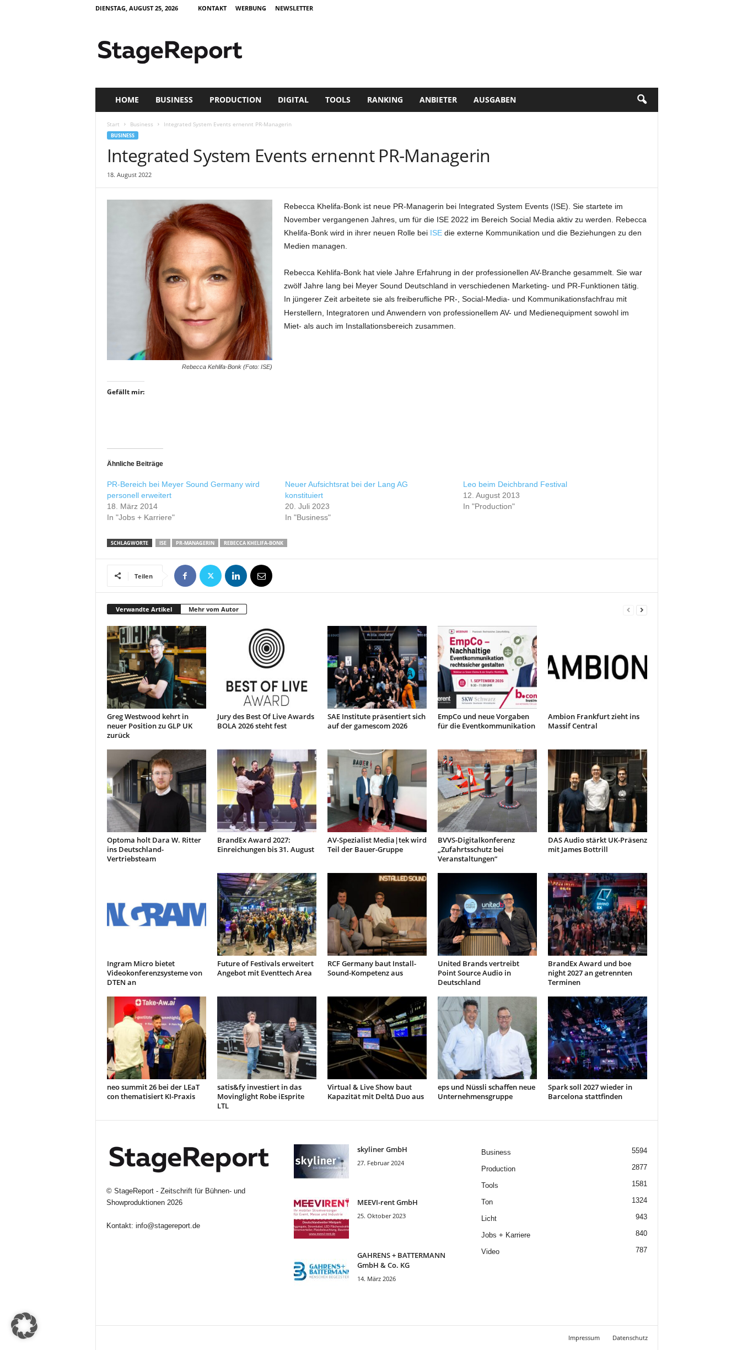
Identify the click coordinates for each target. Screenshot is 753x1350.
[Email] (261, 576)
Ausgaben (495, 99)
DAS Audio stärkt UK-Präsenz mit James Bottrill (597, 844)
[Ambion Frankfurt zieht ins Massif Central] (597, 667)
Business (174, 99)
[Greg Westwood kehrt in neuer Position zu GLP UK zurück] (156, 667)
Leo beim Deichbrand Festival (515, 484)
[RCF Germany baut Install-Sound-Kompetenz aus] (377, 914)
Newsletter (294, 8)
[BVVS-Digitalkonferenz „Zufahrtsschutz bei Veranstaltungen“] (487, 790)
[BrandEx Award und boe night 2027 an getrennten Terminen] (597, 914)
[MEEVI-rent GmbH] (321, 1218)
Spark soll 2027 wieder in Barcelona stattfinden (590, 1091)
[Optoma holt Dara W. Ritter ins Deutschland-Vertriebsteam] (156, 790)
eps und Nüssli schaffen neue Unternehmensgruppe (486, 1091)
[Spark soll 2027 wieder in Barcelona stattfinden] (597, 1038)
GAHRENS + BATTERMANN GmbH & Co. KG (401, 1260)
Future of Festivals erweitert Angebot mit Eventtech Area (265, 968)
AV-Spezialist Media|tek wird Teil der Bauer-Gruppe (377, 844)
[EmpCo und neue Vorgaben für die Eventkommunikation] (487, 667)
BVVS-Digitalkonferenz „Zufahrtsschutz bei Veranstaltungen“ (476, 849)
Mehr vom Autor (214, 609)
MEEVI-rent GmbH (387, 1202)
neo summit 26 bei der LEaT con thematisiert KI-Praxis (153, 1091)
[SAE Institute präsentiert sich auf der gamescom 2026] (377, 667)
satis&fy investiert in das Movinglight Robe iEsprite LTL (260, 1096)
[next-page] (641, 609)
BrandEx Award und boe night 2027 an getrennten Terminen (590, 972)
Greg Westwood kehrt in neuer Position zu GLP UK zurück (149, 725)
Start (113, 124)
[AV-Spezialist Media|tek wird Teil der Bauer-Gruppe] (377, 790)
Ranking (385, 99)
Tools (338, 99)
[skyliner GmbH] (321, 1165)
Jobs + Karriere (505, 1235)
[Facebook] (185, 576)
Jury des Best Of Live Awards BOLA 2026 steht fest (265, 721)
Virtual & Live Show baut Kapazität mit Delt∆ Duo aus (375, 1091)
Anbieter (438, 99)
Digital (293, 99)
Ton (487, 1202)
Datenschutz (630, 1337)
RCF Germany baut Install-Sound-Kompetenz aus (371, 968)
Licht (489, 1218)
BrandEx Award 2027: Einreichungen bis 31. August (265, 844)
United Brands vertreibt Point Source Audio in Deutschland (478, 972)
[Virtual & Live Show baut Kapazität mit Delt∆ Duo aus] (377, 1038)
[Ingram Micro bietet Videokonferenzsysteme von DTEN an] (156, 914)
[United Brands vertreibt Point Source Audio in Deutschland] (487, 914)
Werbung (250, 8)
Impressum (584, 1337)
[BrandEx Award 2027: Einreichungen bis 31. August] (266, 790)
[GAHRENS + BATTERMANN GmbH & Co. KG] (321, 1271)
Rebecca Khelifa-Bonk (253, 543)
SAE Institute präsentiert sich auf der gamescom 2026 (376, 721)
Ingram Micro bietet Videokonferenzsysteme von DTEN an (154, 972)
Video (490, 1251)
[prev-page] (628, 609)
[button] (642, 100)
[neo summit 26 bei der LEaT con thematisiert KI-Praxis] (156, 1038)
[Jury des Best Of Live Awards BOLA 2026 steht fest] (266, 667)
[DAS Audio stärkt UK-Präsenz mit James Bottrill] (597, 790)
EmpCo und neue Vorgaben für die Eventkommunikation (486, 721)
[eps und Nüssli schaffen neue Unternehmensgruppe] (487, 1038)
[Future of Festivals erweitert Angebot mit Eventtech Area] (266, 914)
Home (127, 99)
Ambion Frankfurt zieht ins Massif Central (593, 721)
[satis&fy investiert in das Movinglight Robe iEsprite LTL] (266, 1038)
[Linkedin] (236, 576)
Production (235, 99)
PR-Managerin (195, 543)
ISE (436, 232)
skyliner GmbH (382, 1149)
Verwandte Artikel (144, 609)
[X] (211, 576)
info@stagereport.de (168, 1226)
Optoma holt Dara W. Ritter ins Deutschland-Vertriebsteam (154, 849)
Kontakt (212, 8)
